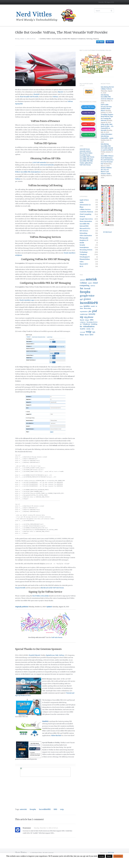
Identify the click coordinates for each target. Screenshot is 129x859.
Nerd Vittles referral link (40, 596)
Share (111, 42)
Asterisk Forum (85, 149)
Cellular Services (85, 209)
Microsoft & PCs (85, 228)
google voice (87, 295)
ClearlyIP (36, 94)
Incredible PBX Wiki (86, 161)
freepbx (33, 809)
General (82, 216)
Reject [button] (109, 856)
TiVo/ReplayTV (85, 257)
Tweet (101, 42)
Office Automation (86, 235)
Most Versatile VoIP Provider (29, 97)
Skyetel (60, 92)
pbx (89, 311)
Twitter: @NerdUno (86, 163)
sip (81, 317)
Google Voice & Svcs (86, 219)
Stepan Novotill (20, 588)
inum (81, 306)
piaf (94, 311)
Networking (83, 233)
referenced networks (47, 165)
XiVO (91, 335)
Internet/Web (84, 226)
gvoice (87, 299)
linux (81, 308)
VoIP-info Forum (56, 637)
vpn (93, 332)
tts (81, 326)
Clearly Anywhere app (26, 300)
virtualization (89, 326)
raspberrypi (84, 314)
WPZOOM (111, 853)
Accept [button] (101, 856)
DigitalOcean (50, 655)
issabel (93, 306)
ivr (96, 306)
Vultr (56, 655)
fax (81, 288)
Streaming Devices (86, 250)
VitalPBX (82, 329)
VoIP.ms (55, 97)
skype (87, 320)
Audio (81, 202)
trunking (94, 324)
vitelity (88, 329)
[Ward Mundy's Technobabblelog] (47, 15)
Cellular (83, 283)
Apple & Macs (84, 200)
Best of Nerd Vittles (86, 153)
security (91, 314)
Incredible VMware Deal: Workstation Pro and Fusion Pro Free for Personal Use (107, 160)
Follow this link (56, 735)
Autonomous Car (85, 205)
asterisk (23, 809)
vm (93, 329)
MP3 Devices (84, 231)
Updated (49, 607)
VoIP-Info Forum (85, 165)
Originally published (21, 607)
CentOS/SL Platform (45, 38)
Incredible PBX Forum (87, 157)
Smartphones (82, 38)
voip (62, 809)
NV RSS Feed (107, 232)
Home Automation (86, 221)
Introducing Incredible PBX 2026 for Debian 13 (107, 97)
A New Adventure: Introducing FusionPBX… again (107, 136)
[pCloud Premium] (89, 183)
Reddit (82, 243)
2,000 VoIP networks (39, 162)
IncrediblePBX (45, 809)
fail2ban (92, 285)
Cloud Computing (56, 38)
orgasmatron (84, 311)
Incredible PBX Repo (86, 159)
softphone (83, 322)
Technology (89, 38)
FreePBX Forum (85, 155)
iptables (87, 306)
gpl (81, 299)
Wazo (82, 335)
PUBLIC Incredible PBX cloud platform (28, 172)
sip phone (88, 317)
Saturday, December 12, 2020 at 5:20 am (46, 828)
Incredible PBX (66, 38)
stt (81, 324)
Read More (118, 856)
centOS (90, 283)
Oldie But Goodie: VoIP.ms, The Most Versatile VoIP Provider (61, 32)
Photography (84, 238)
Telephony (96, 38)
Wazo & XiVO (84, 264)
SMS (55, 809)
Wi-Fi (81, 266)
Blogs (81, 207)
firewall (87, 289)
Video (81, 262)
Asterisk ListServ (85, 151)
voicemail (82, 332)
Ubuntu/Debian (85, 259)
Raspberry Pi (74, 38)
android (82, 280)
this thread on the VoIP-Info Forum (52, 588)
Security (82, 245)
